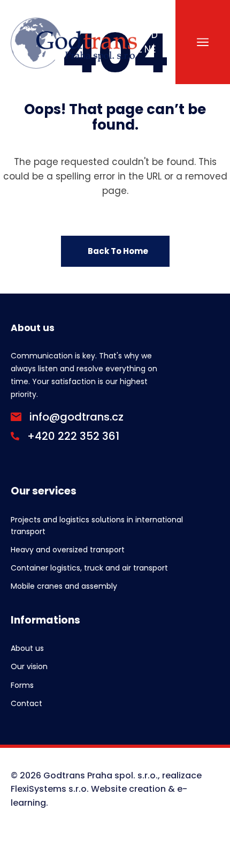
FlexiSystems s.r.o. (50, 789)
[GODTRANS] (74, 42)
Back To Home (118, 251)
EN (147, 42)
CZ (140, 42)
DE (154, 42)
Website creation (128, 789)
